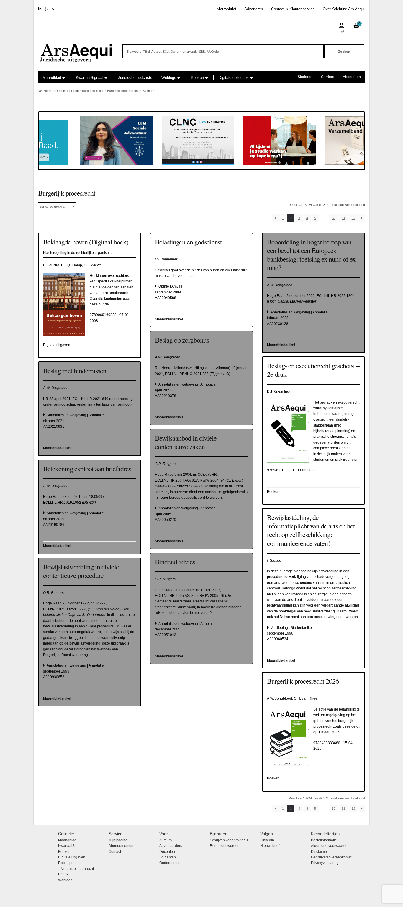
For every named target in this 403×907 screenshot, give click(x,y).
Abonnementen (121, 846)
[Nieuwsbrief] (53, 9)
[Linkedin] (40, 9)
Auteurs (165, 840)
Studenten (167, 857)
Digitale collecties (234, 77)
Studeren (305, 77)
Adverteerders (170, 846)
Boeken (197, 77)
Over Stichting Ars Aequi (344, 9)
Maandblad (51, 77)
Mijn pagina (118, 840)
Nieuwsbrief (226, 9)
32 (353, 218)
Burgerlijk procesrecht (123, 90)
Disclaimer (319, 852)
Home (48, 90)
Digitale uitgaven (71, 857)
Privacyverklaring (325, 863)
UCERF (64, 874)
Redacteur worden (225, 846)
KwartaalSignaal (89, 77)
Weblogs (168, 77)
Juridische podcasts (135, 77)
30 (333, 218)
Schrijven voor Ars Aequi (229, 840)
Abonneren (352, 77)
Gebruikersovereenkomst (331, 857)
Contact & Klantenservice (293, 9)
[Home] (76, 50)
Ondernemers (170, 863)
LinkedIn (267, 840)
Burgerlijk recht (93, 90)
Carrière (327, 77)
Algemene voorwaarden (330, 846)
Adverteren (253, 9)
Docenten (167, 852)
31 (343, 218)
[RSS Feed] (46, 9)
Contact (115, 852)
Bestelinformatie (324, 840)
